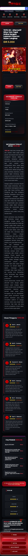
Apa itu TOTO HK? (14, 444)
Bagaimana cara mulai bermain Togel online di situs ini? (14, 473)
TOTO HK (7, 150)
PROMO (15, 535)
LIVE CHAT (15, 551)
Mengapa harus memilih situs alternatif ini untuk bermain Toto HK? (14, 451)
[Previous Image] (3, 59)
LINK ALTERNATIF (15, 547)
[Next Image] (25, 59)
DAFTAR (20, 23)
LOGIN (7, 23)
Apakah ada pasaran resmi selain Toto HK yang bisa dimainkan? (14, 466)
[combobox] (12, 8)
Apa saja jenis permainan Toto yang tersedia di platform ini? (14, 458)
